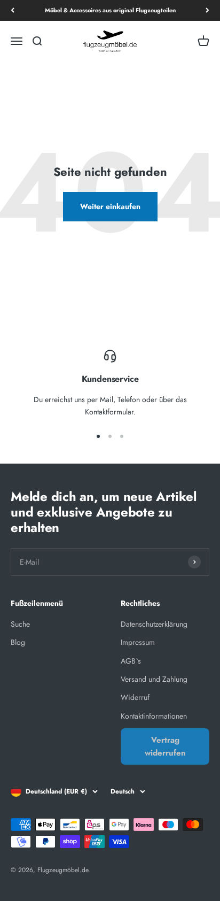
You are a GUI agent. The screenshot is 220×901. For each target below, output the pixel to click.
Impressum (138, 642)
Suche (20, 624)
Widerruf (135, 697)
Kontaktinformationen (154, 716)
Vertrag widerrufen (165, 746)
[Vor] (207, 10)
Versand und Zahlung (154, 679)
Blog (18, 642)
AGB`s (131, 661)
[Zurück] (12, 10)
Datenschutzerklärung (154, 624)
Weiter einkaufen (110, 206)
